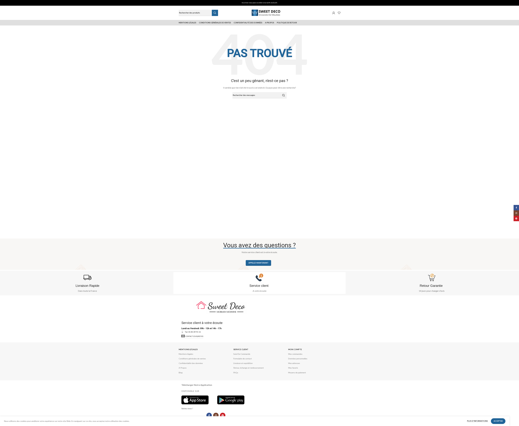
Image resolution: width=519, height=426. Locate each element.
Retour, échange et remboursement (248, 368)
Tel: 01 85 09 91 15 (193, 332)
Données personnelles (297, 358)
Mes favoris (293, 368)
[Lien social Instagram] (216, 415)
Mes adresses (294, 363)
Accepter (498, 421)
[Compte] (333, 13)
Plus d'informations (477, 421)
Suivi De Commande (241, 354)
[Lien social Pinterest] (222, 415)
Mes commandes (295, 354)
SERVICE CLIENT (240, 349)
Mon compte (295, 349)
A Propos (183, 368)
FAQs (235, 372)
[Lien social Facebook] (209, 415)
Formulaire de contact (242, 358)
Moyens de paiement (297, 372)
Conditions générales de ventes (192, 358)
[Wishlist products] (339, 13)
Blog (180, 372)
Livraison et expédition (243, 363)
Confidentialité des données (191, 363)
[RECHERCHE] (215, 13)
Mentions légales (188, 349)
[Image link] (220, 306)
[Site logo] (266, 12)
